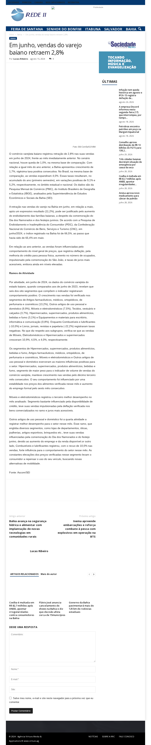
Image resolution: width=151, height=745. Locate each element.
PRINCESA (26, 2)
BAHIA (131, 29)
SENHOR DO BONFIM (64, 29)
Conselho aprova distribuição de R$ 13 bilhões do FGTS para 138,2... (130, 146)
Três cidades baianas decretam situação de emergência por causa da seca (130, 163)
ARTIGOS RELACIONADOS (24, 574)
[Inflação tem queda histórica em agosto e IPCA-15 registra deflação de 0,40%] (109, 93)
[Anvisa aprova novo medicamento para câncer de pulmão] (109, 197)
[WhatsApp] (38, 68)
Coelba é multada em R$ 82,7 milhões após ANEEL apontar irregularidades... (130, 180)
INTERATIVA (73, 2)
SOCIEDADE (13, 2)
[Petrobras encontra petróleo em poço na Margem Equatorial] (109, 130)
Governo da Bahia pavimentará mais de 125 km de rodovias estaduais (81, 607)
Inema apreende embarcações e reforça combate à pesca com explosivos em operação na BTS (77, 528)
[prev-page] (89, 574)
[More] (47, 68)
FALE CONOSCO (126, 736)
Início (11, 34)
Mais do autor (49, 574)
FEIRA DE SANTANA (27, 29)
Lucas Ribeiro (20, 58)
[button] (140, 29)
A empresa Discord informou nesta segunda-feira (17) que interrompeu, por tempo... (130, 112)
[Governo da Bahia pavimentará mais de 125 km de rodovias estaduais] (82, 590)
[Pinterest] (30, 68)
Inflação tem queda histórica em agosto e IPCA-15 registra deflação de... (130, 94)
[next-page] (94, 574)
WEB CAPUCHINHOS (55, 2)
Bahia (19, 34)
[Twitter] (21, 68)
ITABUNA (93, 29)
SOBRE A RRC (108, 736)
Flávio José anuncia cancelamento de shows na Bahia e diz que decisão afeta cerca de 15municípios (52, 609)
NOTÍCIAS (93, 736)
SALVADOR (113, 29)
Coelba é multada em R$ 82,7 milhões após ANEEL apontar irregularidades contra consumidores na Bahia (21, 610)
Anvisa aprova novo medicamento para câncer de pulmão (129, 195)
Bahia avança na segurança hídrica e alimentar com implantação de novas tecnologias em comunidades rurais (27, 528)
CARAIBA (38, 2)
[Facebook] (13, 68)
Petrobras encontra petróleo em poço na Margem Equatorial (130, 129)
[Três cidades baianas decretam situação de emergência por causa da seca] (109, 163)
